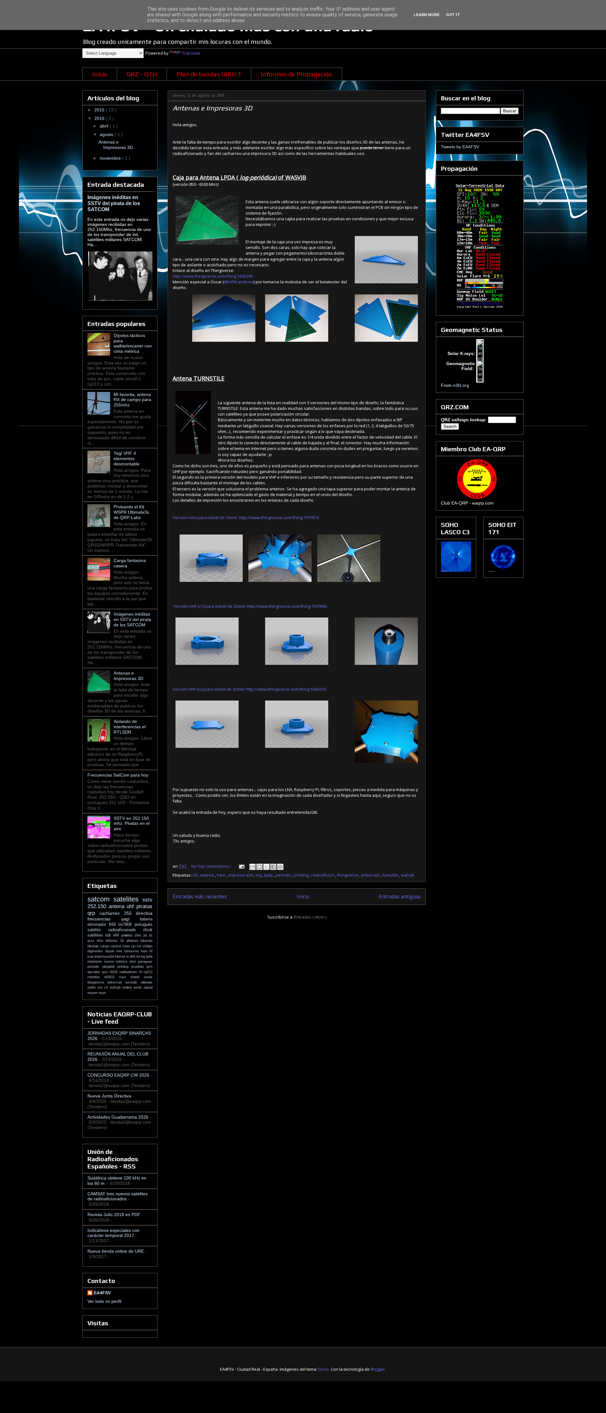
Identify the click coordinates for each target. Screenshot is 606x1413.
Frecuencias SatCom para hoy (117, 774)
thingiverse (348, 875)
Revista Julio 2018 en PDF (113, 1214)
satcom (100, 899)
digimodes (96, 951)
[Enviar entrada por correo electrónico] (241, 866)
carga (105, 946)
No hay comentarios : (212, 866)
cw (139, 946)
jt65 (133, 956)
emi (120, 951)
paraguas (145, 961)
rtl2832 (111, 977)
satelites (127, 899)
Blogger (378, 1369)
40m (101, 941)
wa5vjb (407, 875)
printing (301, 875)
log (259, 875)
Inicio (99, 74)
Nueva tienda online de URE (115, 1251)
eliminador (98, 924)
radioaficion (323, 875)
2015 (100, 109)
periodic (284, 875)
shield (137, 977)
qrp (93, 913)
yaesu (127, 935)
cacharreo (111, 913)
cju (134, 946)
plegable (110, 966)
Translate (191, 53)
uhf (131, 906)
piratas (144, 906)
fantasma (132, 951)
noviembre (111, 158)
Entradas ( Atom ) (310, 917)
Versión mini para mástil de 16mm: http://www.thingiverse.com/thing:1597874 (246, 517)
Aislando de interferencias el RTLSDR (130, 727)
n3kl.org (461, 385)
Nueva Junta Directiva (109, 1095)
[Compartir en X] (266, 867)
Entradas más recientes (200, 896)
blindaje (93, 946)
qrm (149, 966)
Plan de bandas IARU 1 (208, 74)
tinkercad (370, 875)
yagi (130, 918)
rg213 (148, 972)
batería (146, 919)
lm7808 (126, 924)
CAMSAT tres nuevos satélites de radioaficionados (117, 1196)
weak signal (143, 987)
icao (91, 956)
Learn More (426, 14)
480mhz (112, 941)
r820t (114, 972)
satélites (96, 935)
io (128, 956)
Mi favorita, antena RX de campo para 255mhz (132, 400)
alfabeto (133, 941)
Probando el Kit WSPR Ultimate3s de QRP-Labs (131, 512)
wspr (102, 993)
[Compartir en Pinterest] (280, 867)
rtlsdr (147, 930)
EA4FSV (102, 1292)
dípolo (110, 951)
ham (221, 875)
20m (138, 935)
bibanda (146, 941)
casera (116, 946)
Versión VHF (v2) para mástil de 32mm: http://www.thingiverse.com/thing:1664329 (249, 689)
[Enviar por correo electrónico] (252, 867)
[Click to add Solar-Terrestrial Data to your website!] (479, 307)
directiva (144, 913)
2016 (100, 118)
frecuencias (104, 918)
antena (207, 875)
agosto (107, 134)
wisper (92, 993)
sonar (148, 977)
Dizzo (323, 1369)
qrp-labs (94, 972)
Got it (453, 14)
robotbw (95, 977)
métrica (122, 961)
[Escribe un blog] (259, 867)
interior (120, 956)
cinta (126, 946)
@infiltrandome (239, 282)
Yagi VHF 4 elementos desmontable (127, 458)
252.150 (98, 906)
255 (130, 913)
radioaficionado (125, 930)
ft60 (114, 924)
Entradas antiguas (400, 896)
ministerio (95, 961)
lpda (269, 875)
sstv (147, 900)
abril (105, 125)
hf (151, 951)
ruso (124, 977)
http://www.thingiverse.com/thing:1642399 (212, 276)
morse (110, 961)
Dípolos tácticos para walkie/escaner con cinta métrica (133, 343)
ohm (133, 961)
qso (106, 972)
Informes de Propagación (296, 74)
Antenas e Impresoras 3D (212, 108)
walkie (128, 987)
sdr (109, 935)
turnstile (390, 875)
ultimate (146, 982)
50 (123, 941)
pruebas (139, 966)
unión (92, 987)
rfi (141, 972)
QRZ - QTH (142, 74)
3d (195, 875)
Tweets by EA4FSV (460, 146)
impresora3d (241, 875)
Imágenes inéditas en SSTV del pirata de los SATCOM (113, 203)
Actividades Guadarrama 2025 (117, 1117)
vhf (117, 935)
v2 (107, 987)
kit (138, 956)
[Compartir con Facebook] (273, 867)
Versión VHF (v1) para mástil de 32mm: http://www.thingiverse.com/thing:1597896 (250, 606)
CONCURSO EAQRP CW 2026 (118, 1075)
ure (101, 987)
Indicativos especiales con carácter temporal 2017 (113, 1233)
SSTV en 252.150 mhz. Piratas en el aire (132, 823)
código (147, 946)
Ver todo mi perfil (104, 1301)
